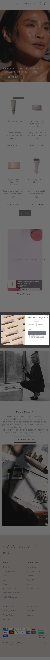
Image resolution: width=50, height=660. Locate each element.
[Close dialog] (47, 316)
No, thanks (37, 341)
